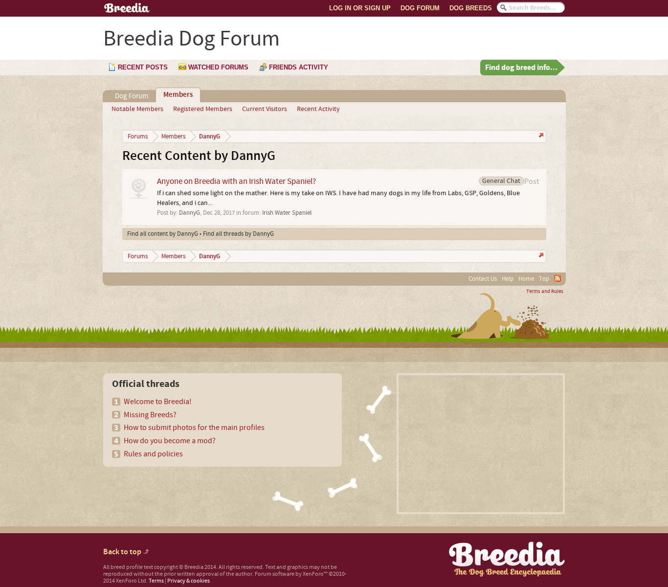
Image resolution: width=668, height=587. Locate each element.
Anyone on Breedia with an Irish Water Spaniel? (236, 181)
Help (507, 279)
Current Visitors (264, 109)
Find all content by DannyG (162, 234)
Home (526, 279)
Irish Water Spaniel (287, 213)
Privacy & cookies (188, 581)
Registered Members (202, 109)
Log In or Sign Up (360, 8)
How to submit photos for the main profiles (194, 427)
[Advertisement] (481, 443)
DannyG (189, 213)
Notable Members (137, 109)
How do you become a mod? (170, 441)
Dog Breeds (470, 8)
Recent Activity (318, 109)
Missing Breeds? (150, 415)
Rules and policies (153, 454)
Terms (156, 581)
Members (178, 95)
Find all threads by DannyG (238, 234)
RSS (557, 278)
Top (544, 279)
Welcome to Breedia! (158, 401)
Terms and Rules (544, 291)
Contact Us (482, 279)
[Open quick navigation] (540, 136)
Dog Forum (420, 8)
